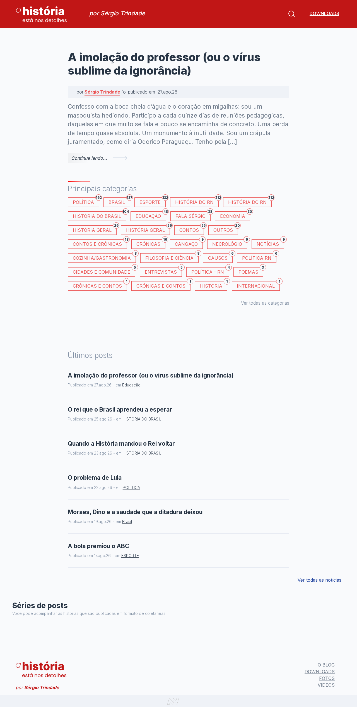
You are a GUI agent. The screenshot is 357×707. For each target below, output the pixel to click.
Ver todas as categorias (265, 303)
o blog (326, 665)
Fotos (327, 678)
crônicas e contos (163, 285)
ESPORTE (152, 201)
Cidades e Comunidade (104, 271)
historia (213, 285)
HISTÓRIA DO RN (197, 201)
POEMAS (250, 271)
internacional (258, 285)
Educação (151, 215)
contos (191, 229)
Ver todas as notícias (319, 580)
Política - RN (210, 271)
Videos (326, 685)
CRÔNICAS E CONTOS (100, 285)
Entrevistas (163, 271)
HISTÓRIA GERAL (148, 229)
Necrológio (229, 243)
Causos (220, 257)
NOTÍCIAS (270, 243)
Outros (225, 229)
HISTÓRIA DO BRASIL (99, 215)
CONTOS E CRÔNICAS (100, 243)
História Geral (95, 229)
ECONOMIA (235, 215)
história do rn (250, 201)
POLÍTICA (86, 201)
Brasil (119, 201)
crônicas (150, 243)
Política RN (259, 257)
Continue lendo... (89, 158)
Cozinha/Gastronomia (104, 257)
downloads (324, 13)
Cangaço (189, 243)
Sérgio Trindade (102, 92)
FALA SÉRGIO (193, 215)
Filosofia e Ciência (172, 257)
